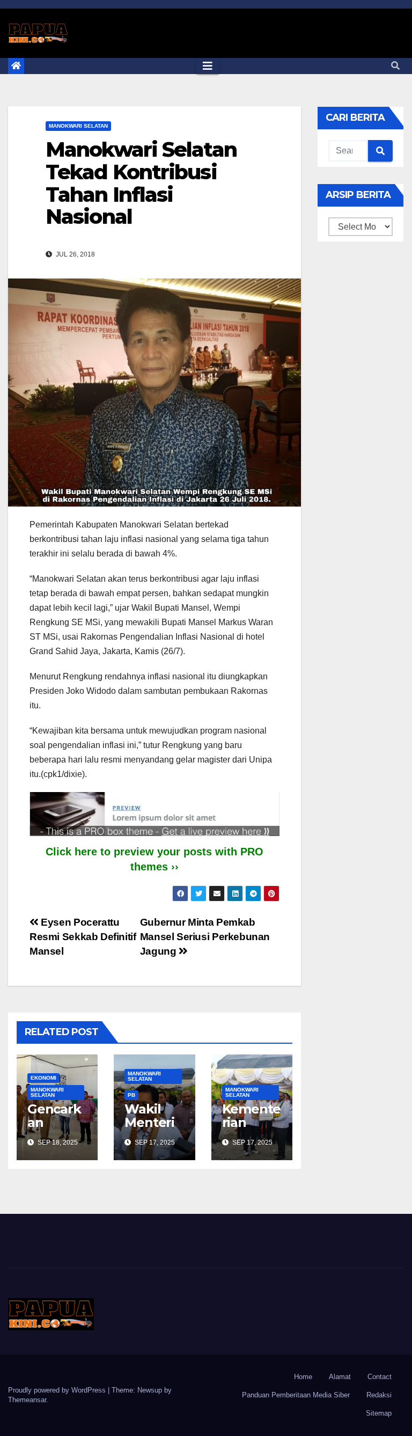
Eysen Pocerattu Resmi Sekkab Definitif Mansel (83, 937)
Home (303, 1377)
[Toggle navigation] (207, 66)
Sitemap (379, 1413)
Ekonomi (43, 1078)
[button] (395, 65)
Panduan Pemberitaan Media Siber (296, 1395)
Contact (379, 1377)
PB (131, 1095)
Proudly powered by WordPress (58, 1390)
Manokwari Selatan (78, 126)
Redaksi (379, 1395)
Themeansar (27, 1400)
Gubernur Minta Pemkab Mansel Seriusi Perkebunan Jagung (205, 937)
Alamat (340, 1377)
